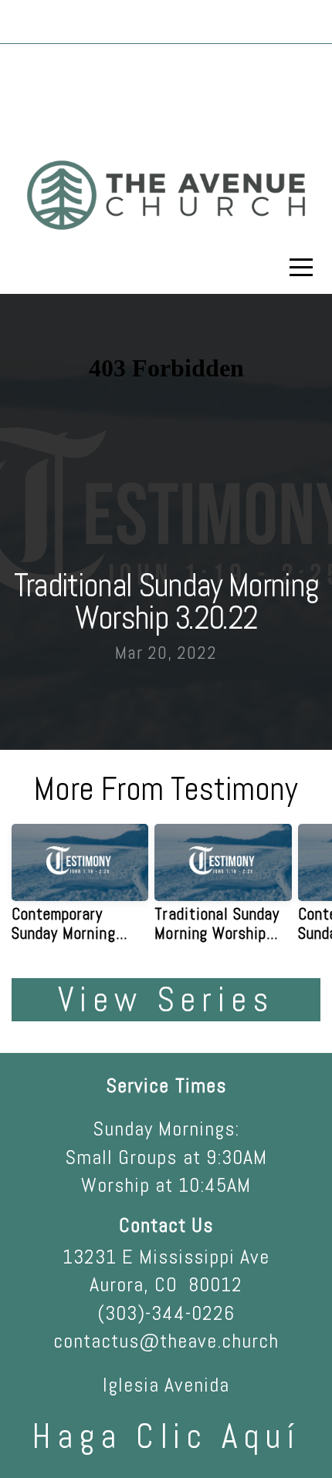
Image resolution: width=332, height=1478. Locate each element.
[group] (80, 889)
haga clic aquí (166, 1436)
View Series (166, 999)
